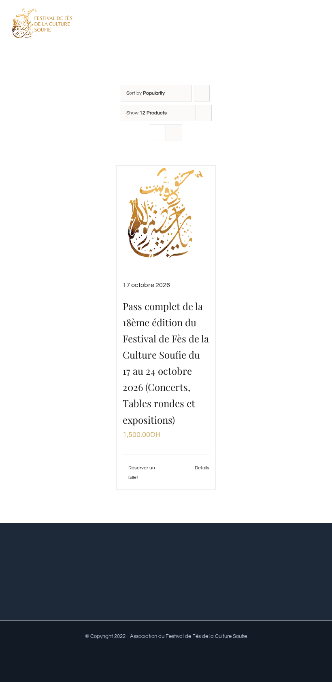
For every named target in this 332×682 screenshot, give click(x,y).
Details (202, 468)
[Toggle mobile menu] (316, 25)
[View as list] (174, 133)
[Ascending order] (202, 93)
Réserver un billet (141, 472)
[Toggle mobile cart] (302, 25)
